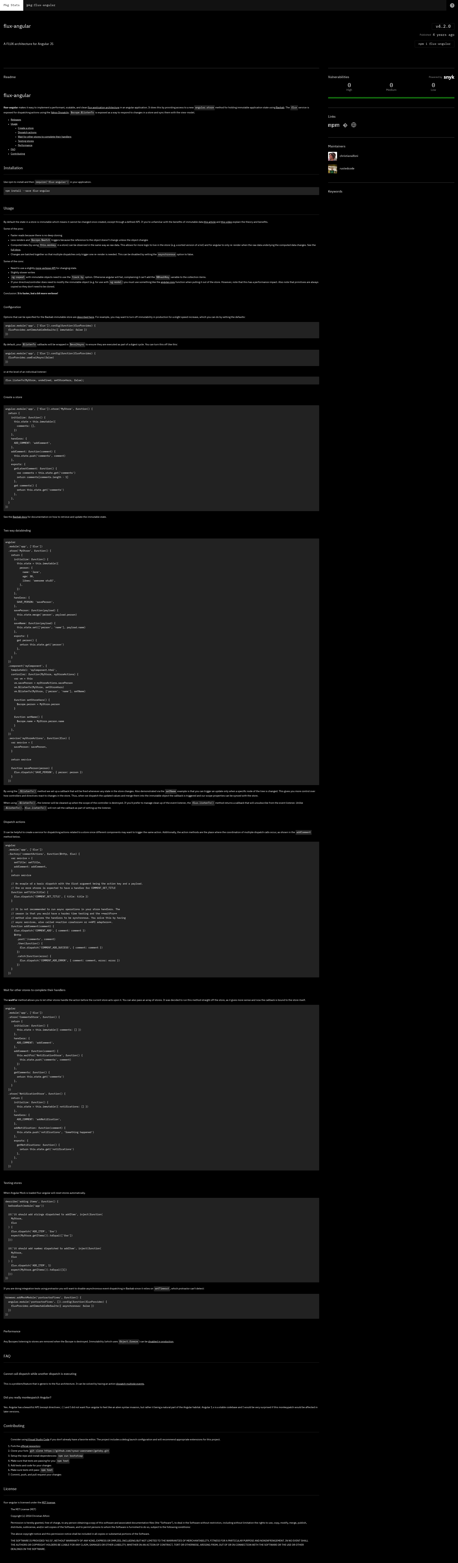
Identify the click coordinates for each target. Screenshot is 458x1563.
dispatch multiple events (130, 1384)
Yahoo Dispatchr (60, 112)
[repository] (345, 127)
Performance (25, 145)
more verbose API (45, 268)
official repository (30, 1446)
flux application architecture (103, 107)
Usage (14, 124)
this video (226, 222)
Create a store (26, 128)
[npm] (333, 127)
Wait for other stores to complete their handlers (44, 137)
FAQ (13, 149)
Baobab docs (20, 517)
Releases (16, 120)
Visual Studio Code (38, 1439)
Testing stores (26, 141)
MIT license (48, 1502)
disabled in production (160, 1341)
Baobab (280, 107)
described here (85, 317)
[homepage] (353, 127)
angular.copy (168, 282)
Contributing (18, 154)
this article (210, 222)
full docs (15, 250)
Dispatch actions (27, 132)
